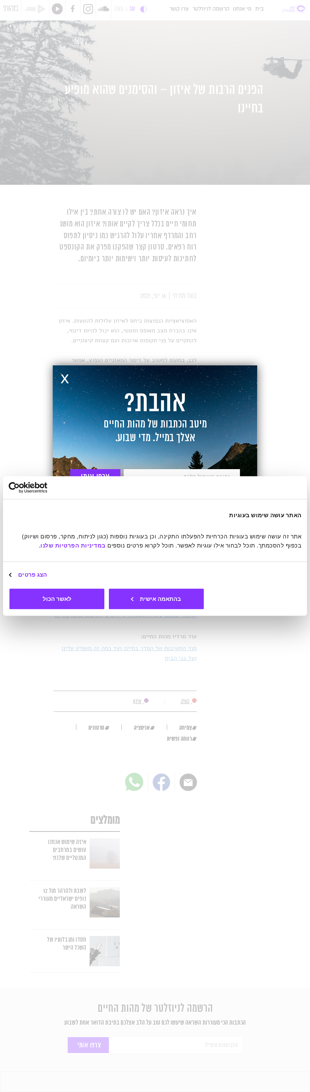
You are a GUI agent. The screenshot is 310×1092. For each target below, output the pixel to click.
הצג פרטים (32, 574)
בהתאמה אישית (160, 598)
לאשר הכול (57, 598)
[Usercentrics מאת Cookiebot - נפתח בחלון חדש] (42, 487)
